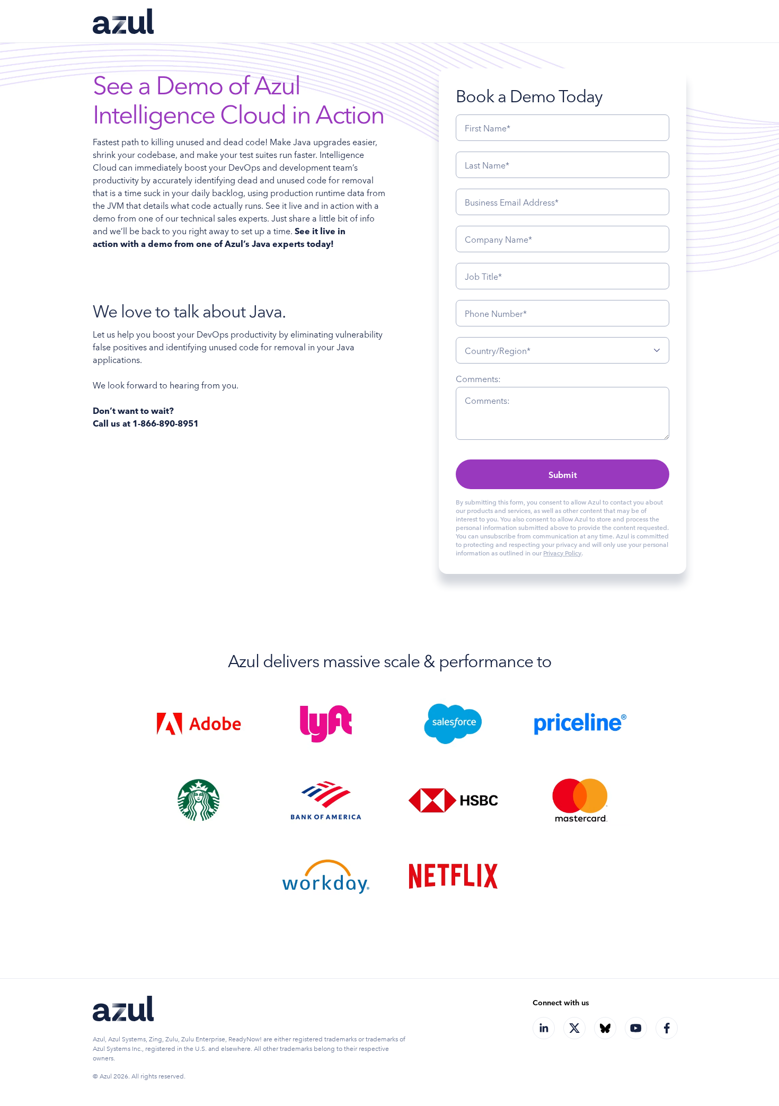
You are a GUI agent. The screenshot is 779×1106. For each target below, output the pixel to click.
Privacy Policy (562, 552)
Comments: (478, 378)
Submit (562, 474)
